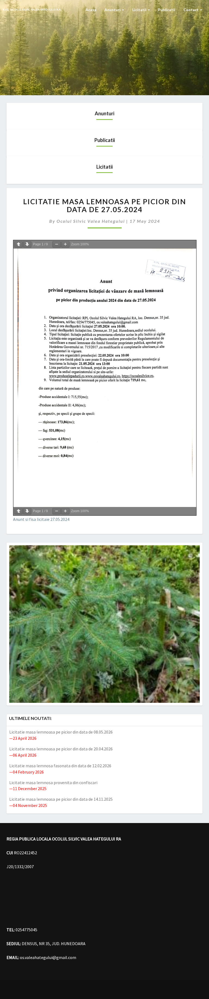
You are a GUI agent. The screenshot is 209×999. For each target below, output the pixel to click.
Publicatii (166, 9)
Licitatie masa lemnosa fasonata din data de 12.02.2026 (60, 765)
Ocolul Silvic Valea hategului (91, 221)
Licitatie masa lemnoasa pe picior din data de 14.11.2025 (61, 799)
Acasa (90, 9)
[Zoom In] (65, 244)
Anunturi (112, 9)
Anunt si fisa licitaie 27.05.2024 (41, 519)
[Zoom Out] (57, 244)
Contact (191, 9)
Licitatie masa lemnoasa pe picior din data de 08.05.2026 (61, 732)
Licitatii (139, 9)
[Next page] (27, 244)
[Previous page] (18, 244)
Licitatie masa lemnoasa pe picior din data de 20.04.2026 (61, 748)
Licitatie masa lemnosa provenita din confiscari (53, 782)
